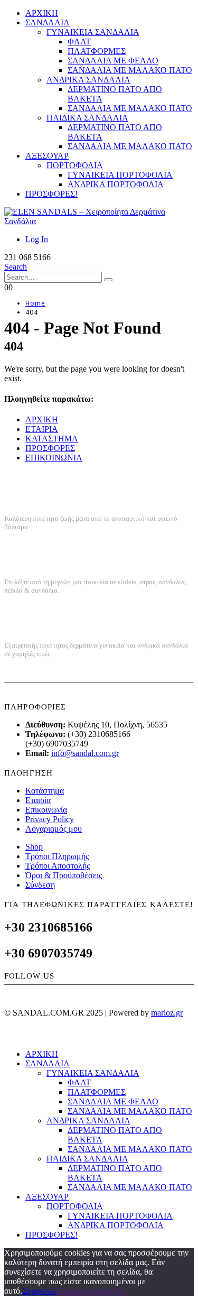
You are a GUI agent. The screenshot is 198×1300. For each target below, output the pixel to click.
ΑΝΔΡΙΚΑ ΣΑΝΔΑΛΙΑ (88, 79)
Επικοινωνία (46, 809)
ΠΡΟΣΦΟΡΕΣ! (51, 193)
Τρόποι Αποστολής (57, 865)
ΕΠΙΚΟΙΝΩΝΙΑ (53, 457)
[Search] (108, 279)
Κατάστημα (44, 790)
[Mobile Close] (10, 1035)
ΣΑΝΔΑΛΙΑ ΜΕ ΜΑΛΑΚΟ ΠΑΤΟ (130, 70)
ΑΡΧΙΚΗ (41, 12)
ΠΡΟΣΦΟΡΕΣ (50, 448)
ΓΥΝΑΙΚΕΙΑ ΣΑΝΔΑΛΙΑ (92, 31)
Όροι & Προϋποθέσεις (63, 875)
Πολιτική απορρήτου (91, 1290)
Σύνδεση (40, 884)
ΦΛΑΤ (79, 41)
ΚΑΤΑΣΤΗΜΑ (51, 438)
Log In (36, 239)
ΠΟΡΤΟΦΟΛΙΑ (74, 165)
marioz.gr (167, 1012)
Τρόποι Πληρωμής (57, 856)
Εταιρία (38, 800)
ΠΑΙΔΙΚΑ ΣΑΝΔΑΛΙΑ (87, 117)
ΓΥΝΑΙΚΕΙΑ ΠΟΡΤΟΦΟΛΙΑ (120, 174)
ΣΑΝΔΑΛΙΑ (47, 22)
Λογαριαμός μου (53, 828)
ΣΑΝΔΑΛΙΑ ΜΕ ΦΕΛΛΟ (113, 60)
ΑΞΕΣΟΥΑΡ (47, 155)
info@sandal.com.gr (85, 753)
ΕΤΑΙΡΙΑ (41, 429)
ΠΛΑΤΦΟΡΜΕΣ (97, 51)
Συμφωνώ (39, 1290)
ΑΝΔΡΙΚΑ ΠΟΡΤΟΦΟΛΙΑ (116, 184)
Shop (34, 846)
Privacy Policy (49, 819)
